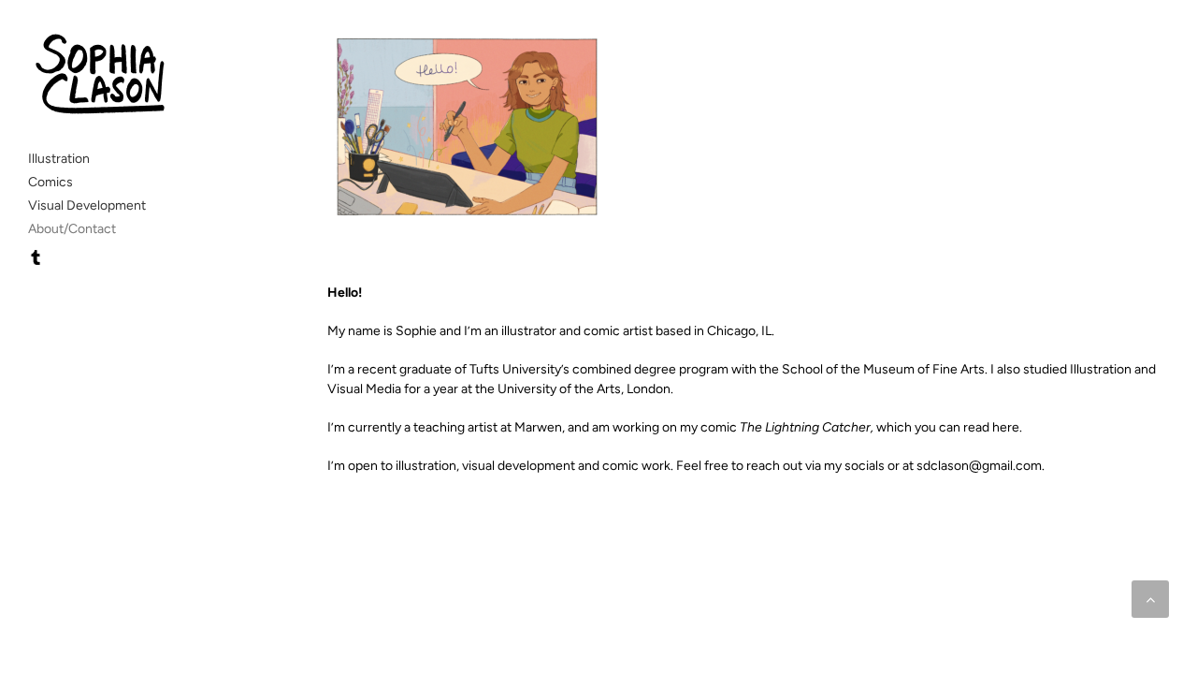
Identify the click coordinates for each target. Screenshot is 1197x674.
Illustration (59, 159)
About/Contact (72, 229)
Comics (50, 182)
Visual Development (87, 205)
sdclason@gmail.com (979, 466)
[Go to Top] (1150, 599)
